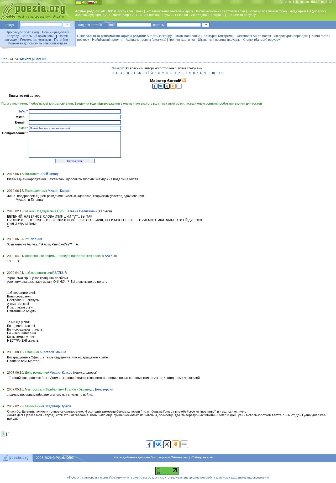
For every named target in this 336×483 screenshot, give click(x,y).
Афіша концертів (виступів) (146, 40)
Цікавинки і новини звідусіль (219, 40)
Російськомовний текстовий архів (220, 11)
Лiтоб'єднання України (207, 15)
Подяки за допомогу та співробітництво (37, 43)
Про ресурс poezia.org (22, 32)
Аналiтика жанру (159, 36)
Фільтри (117, 68)
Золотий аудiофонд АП (92, 15)
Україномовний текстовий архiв (169, 11)
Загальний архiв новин (38, 36)
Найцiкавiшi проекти (107, 40)
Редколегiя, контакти (35, 40)
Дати (139, 11)
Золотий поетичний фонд (268, 11)
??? (4, 59)
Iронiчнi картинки (182, 40)
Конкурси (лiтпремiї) (219, 36)
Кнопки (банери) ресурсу (261, 40)
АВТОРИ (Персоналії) (117, 11)
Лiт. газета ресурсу (242, 15)
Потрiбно (61, 40)
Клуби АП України (175, 15)
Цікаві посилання (188, 36)
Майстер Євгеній (33, 59)
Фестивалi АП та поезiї (254, 36)
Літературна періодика (291, 36)
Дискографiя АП (125, 15)
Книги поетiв (149, 15)
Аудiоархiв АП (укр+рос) (308, 11)
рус (94, 2)
